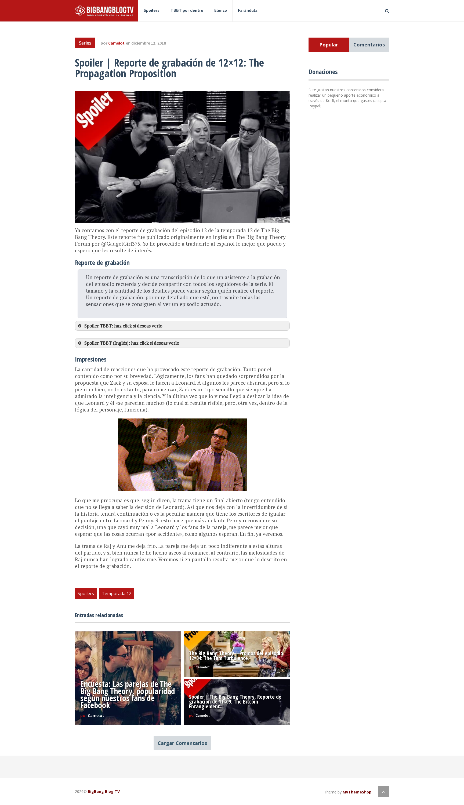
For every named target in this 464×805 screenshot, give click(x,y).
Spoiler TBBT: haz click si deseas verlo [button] (123, 326)
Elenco (220, 10)
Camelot (116, 43)
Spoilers (152, 10)
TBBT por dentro (187, 10)
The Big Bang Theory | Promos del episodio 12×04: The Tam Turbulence (236, 656)
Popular (328, 44)
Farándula (248, 10)
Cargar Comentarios (182, 743)
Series (85, 43)
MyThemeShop (357, 792)
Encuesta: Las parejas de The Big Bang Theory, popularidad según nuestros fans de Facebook (127, 694)
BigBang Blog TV (104, 791)
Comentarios (369, 44)
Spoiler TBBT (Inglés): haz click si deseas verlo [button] (131, 343)
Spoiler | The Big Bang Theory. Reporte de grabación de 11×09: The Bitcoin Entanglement (235, 701)
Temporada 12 (116, 593)
